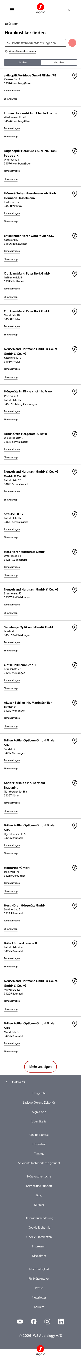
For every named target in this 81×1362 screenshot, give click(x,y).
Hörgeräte (39, 1093)
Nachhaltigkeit (39, 1269)
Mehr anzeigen (40, 1066)
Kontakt (39, 1205)
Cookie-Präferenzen (39, 1237)
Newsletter (39, 1297)
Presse (39, 1288)
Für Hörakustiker (39, 1278)
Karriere (39, 1307)
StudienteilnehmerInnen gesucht (39, 1163)
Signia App (39, 1112)
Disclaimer (39, 1256)
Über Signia (39, 1121)
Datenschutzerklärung (39, 1218)
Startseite (18, 1081)
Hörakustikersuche (39, 1176)
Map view (59, 62)
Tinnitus (39, 1153)
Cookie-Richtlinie (39, 1227)
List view (22, 62)
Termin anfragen (12, 91)
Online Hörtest (39, 1135)
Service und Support (39, 1186)
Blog (39, 1195)
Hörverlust (39, 1144)
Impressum (39, 1246)
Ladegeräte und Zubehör (39, 1102)
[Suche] (69, 10)
